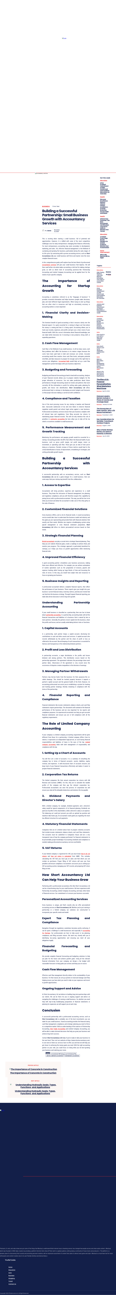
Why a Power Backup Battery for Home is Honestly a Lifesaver (105, 432)
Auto (98, 332)
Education (103, 180)
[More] (87, 230)
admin (49, 230)
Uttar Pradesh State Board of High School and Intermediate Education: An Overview (104, 188)
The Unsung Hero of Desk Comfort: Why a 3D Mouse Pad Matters (106, 410)
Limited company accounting (54, 1055)
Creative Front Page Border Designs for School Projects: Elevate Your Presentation (104, 242)
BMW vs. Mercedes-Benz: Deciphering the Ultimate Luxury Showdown (100, 363)
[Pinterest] (75, 230)
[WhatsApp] (81, 230)
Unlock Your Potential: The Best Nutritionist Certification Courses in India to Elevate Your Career (105, 225)
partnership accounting (72, 1055)
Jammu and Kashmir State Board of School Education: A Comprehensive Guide (101, 308)
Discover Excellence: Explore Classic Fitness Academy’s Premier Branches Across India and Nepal (104, 206)
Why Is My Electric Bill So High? (105, 256)
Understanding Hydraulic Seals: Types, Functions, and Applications (35, 1092)
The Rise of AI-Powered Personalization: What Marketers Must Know (104, 384)
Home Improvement (105, 251)
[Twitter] (68, 230)
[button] (114, 154)
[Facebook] (62, 230)
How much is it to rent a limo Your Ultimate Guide (101, 337)
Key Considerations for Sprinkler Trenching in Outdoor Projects (105, 421)
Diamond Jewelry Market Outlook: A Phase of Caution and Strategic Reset (105, 399)
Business (46, 206)
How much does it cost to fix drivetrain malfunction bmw (100, 349)
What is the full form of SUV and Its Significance (100, 374)
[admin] (43, 231)
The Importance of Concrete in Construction (33, 1073)
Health (102, 197)
